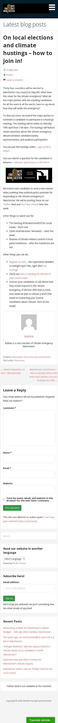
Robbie (9, 74)
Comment (9, 408)
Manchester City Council (23, 357)
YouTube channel (30, 204)
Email (7, 468)
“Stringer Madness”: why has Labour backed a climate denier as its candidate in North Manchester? (26, 650)
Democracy (19, 360)
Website (7, 483)
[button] (53, 5)
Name (7, 452)
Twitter (7, 204)
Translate (22, 563)
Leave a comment (15, 79)
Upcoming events (42, 357)
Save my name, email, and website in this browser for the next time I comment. (30, 499)
